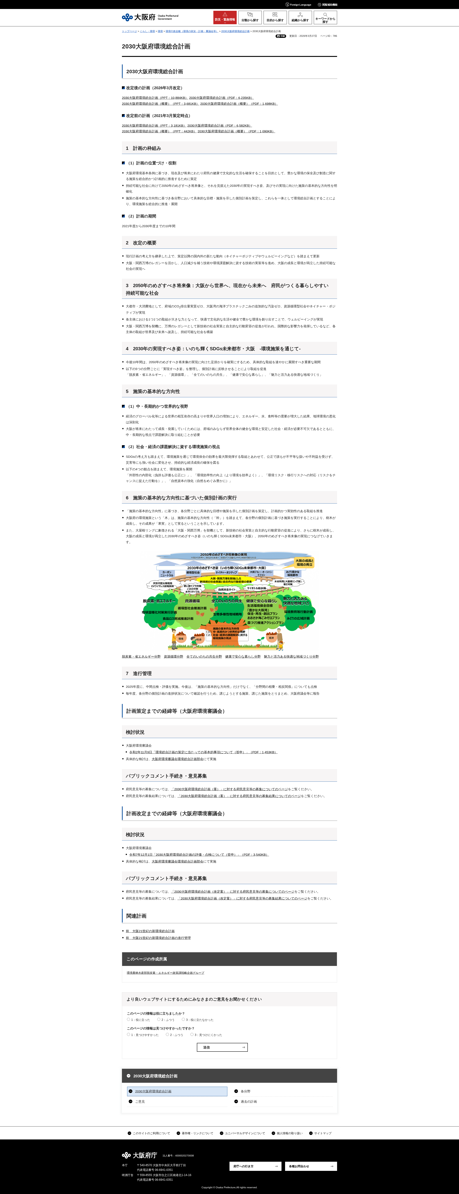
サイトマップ (323, 1133)
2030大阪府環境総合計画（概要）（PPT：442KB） (159, 131)
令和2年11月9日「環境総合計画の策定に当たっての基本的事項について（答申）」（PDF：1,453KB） (203, 752)
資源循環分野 (173, 656)
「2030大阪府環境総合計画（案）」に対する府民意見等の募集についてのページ (229, 789)
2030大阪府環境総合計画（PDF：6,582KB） (219, 125)
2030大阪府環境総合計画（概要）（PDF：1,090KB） (236, 131)
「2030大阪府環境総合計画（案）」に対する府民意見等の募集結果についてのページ (239, 796)
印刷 (283, 36)
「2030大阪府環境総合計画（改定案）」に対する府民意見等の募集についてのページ (232, 891)
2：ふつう (168, 1019)
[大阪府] (150, 17)
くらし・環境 (147, 31)
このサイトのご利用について (151, 1133)
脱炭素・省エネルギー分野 (141, 656)
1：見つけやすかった (145, 1034)
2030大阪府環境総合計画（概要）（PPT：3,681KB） (160, 104)
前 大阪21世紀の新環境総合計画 (150, 931)
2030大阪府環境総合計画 (235, 31)
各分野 (245, 1091)
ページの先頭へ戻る (338, 1152)
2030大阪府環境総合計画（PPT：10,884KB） (155, 98)
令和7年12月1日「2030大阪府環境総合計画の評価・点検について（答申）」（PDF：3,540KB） (199, 854)
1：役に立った (140, 1019)
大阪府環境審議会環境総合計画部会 (177, 759)
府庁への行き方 (243, 1166)
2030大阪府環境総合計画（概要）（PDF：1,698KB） (239, 104)
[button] (298, 4)
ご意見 (140, 1101)
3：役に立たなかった (200, 1019)
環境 (160, 31)
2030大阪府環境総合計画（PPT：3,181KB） (154, 125)
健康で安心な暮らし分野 (243, 656)
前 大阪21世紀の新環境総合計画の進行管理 (158, 938)
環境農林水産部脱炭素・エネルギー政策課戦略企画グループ (165, 972)
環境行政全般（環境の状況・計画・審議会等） (192, 31)
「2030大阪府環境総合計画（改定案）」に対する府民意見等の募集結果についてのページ (242, 898)
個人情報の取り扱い (290, 1133)
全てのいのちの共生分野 (204, 656)
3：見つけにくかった (208, 1034)
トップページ (129, 31)
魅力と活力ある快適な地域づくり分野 (291, 656)
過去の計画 (249, 1101)
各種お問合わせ (299, 1166)
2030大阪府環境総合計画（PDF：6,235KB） (221, 98)
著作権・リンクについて (197, 1133)
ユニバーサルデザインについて (245, 1133)
